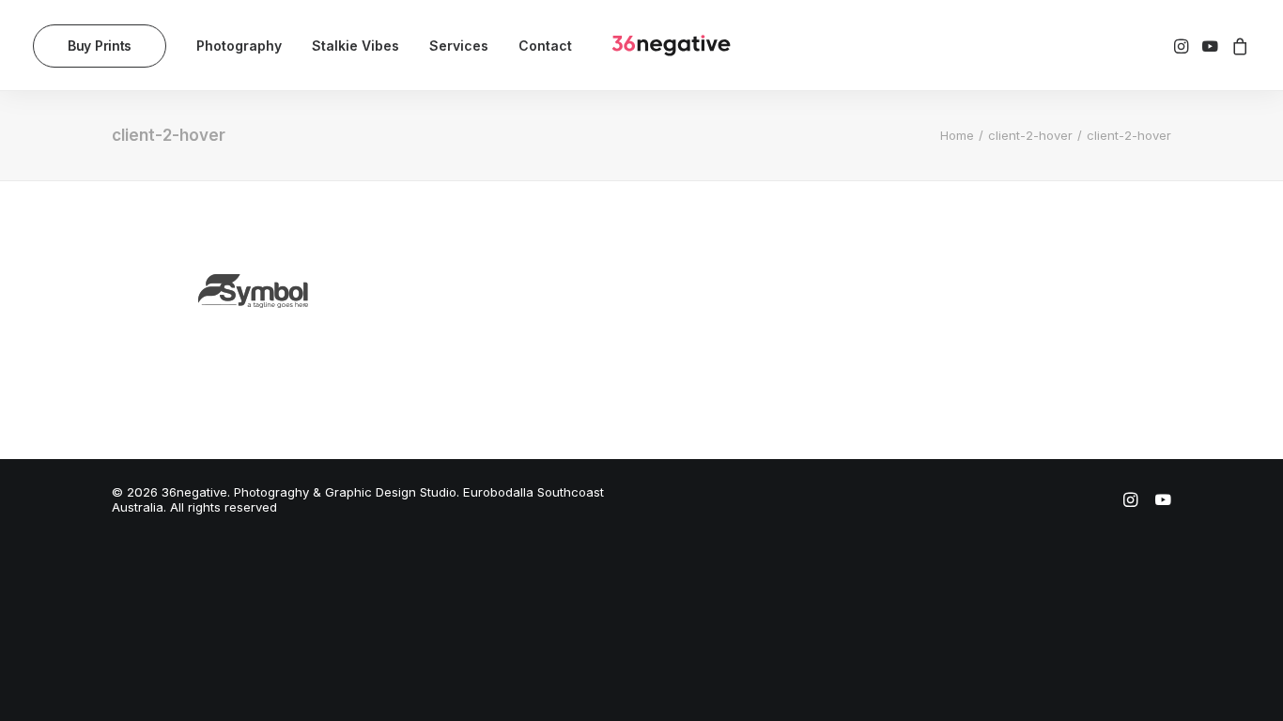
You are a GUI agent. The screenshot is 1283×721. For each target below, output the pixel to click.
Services (458, 46)
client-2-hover (1030, 135)
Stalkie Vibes (355, 46)
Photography (239, 46)
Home (957, 135)
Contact (545, 46)
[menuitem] (106, 45)
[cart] (1237, 45)
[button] (1183, 45)
